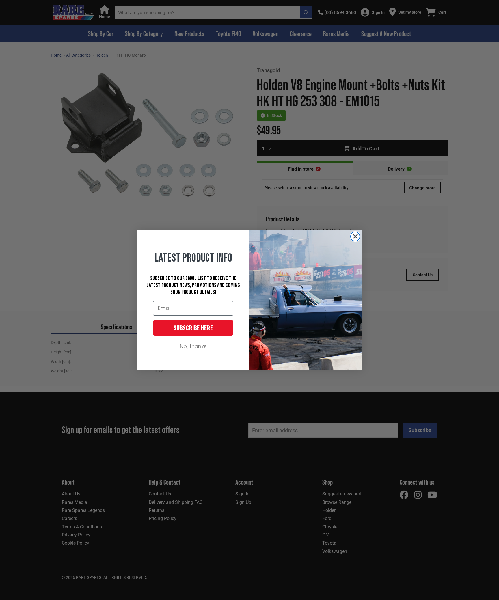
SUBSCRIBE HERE (193, 327)
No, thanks (193, 347)
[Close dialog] (355, 236)
